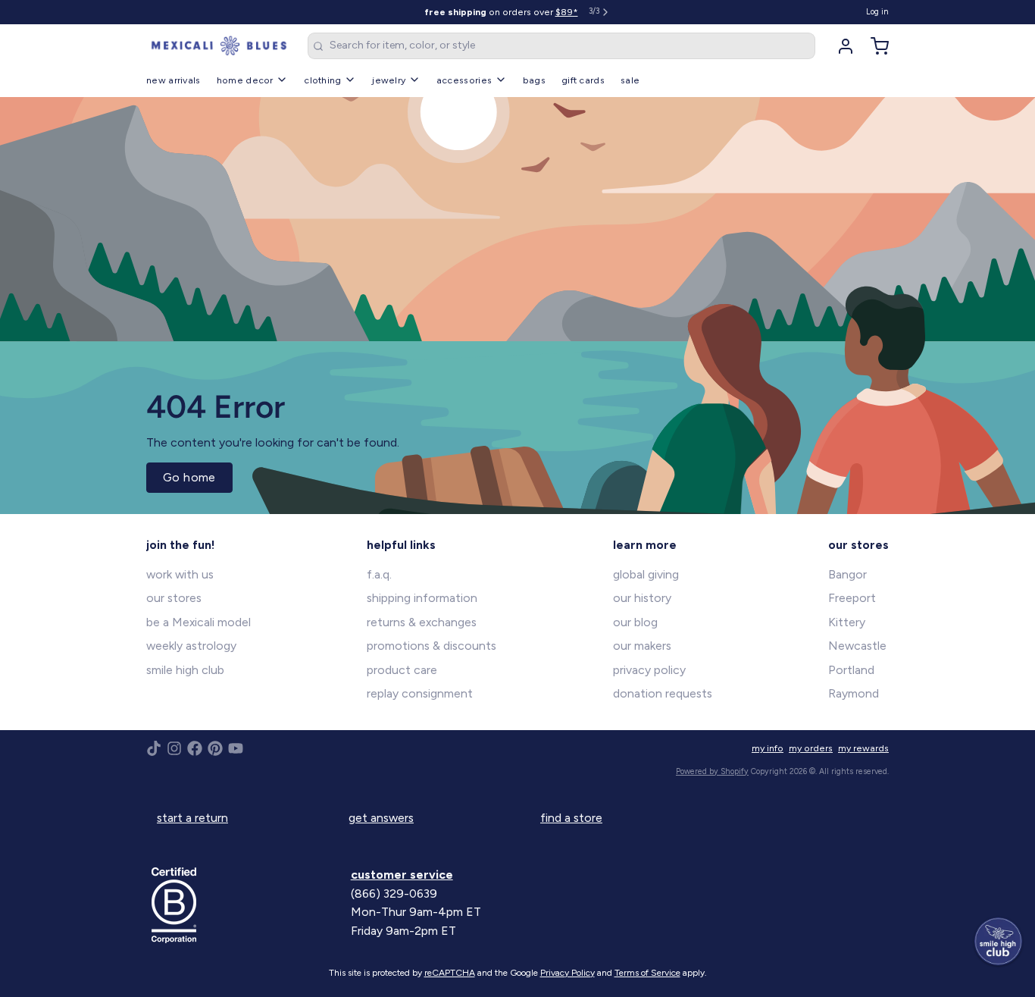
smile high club (185, 670)
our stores (174, 598)
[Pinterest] (215, 748)
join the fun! (180, 545)
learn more (645, 545)
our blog (635, 622)
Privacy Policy (567, 972)
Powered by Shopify (712, 771)
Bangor (847, 574)
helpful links (401, 545)
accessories (464, 80)
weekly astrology (191, 645)
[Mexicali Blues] (219, 46)
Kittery (846, 622)
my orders (811, 748)
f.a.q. (379, 574)
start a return (192, 817)
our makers (642, 645)
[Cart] (874, 46)
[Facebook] (194, 748)
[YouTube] (235, 748)
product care (402, 670)
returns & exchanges (422, 622)
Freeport (852, 598)
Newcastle (857, 645)
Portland (851, 670)
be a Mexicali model (198, 622)
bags (534, 80)
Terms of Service (647, 972)
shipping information (422, 598)
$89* (566, 11)
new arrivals (173, 80)
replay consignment (420, 693)
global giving (646, 574)
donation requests (662, 693)
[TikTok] (153, 748)
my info (767, 748)
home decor (245, 80)
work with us (180, 574)
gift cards (583, 80)
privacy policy (649, 670)
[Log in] (840, 46)
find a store (571, 817)
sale (630, 80)
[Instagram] (174, 748)
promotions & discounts (431, 645)
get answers (381, 817)
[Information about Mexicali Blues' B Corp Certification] (246, 905)
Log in (877, 12)
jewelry (388, 80)
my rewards (863, 748)
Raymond (853, 693)
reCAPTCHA (449, 972)
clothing (322, 80)
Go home (189, 477)
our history (642, 598)
